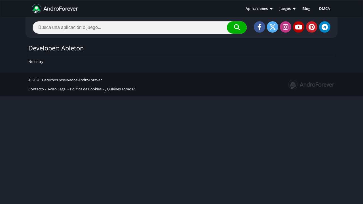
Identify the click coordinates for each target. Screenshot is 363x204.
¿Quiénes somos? (120, 89)
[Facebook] (259, 27)
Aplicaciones (257, 8)
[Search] (237, 27)
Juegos (285, 8)
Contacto (36, 89)
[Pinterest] (311, 27)
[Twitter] (272, 27)
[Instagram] (285, 27)
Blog (306, 8)
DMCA (324, 8)
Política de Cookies (86, 89)
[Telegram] (324, 27)
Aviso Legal (57, 89)
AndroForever (90, 79)
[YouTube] (298, 27)
